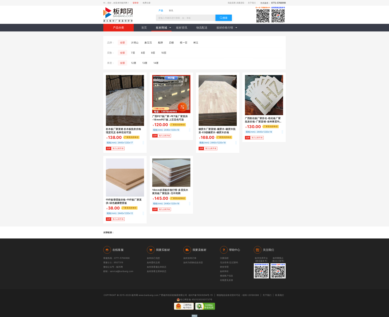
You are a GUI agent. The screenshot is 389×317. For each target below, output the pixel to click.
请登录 (136, 3)
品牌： (111, 42)
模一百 (183, 42)
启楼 (171, 42)
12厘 (133, 62)
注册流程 (224, 258)
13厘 (144, 62)
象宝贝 (148, 42)
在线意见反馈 (226, 280)
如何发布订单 (189, 258)
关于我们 (252, 3)
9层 (153, 52)
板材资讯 (181, 27)
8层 (143, 52)
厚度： (111, 62)
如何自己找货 (153, 258)
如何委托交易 (153, 262)
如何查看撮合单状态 (156, 267)
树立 (195, 42)
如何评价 (224, 271)
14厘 (156, 62)
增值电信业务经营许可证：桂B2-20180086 (238, 295)
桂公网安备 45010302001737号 (196, 299)
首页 (144, 27)
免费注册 (147, 3)
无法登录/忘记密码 (229, 262)
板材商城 (161, 27)
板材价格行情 (225, 27)
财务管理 (224, 267)
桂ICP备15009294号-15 (201, 295)
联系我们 (279, 295)
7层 (133, 52)
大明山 (134, 42)
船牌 (160, 42)
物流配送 (201, 27)
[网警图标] (184, 306)
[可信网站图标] (205, 306)
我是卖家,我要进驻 (236, 3)
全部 (122, 42)
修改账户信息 (226, 275)
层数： (111, 52)
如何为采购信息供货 (193, 262)
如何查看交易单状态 (156, 271)
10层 (163, 52)
